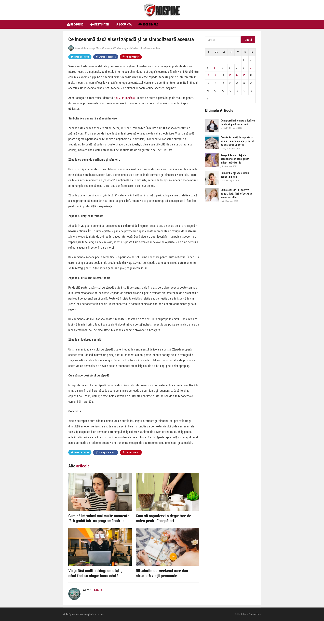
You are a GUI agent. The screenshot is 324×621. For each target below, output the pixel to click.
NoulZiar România (124, 98)
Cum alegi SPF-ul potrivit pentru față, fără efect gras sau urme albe (236, 193)
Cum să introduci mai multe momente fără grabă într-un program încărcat (98, 518)
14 (237, 75)
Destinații (101, 24)
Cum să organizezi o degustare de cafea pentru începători (163, 518)
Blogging (77, 24)
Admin (89, 48)
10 (208, 75)
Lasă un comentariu (150, 48)
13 (230, 75)
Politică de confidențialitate (248, 614)
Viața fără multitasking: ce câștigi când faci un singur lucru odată (96, 573)
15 (244, 75)
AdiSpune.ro (72, 614)
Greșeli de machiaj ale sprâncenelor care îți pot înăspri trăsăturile (235, 159)
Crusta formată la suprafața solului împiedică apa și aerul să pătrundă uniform (237, 141)
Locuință (125, 24)
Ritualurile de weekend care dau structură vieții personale (162, 573)
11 (215, 75)
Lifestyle (134, 48)
